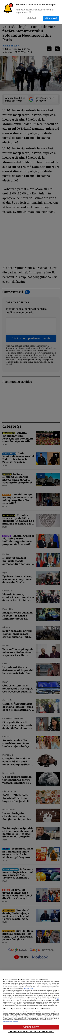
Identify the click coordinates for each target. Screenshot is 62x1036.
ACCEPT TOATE (31, 1027)
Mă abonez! (51, 18)
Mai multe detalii (28, 988)
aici (58, 999)
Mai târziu (32, 18)
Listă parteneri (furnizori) (10, 1021)
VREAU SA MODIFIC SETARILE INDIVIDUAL (31, 1031)
